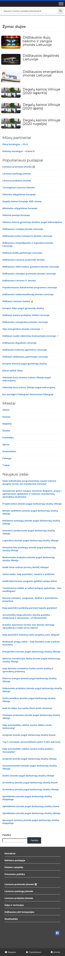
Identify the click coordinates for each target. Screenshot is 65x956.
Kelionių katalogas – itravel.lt (18, 151)
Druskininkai (9, 451)
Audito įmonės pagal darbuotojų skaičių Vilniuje (28, 775)
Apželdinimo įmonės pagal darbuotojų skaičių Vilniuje (31, 813)
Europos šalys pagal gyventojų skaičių (23, 308)
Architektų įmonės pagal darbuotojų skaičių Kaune (30, 782)
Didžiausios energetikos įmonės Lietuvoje (43, 73)
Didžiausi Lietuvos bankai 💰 (17, 301)
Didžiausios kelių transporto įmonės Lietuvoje (27, 236)
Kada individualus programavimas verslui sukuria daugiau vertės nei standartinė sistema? (29, 482)
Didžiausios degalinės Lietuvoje (41, 57)
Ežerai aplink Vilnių (12, 370)
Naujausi (11, 952)
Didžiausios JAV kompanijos (19, 912)
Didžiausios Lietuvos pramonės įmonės (23, 259)
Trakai (6, 465)
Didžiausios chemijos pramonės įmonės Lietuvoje (29, 273)
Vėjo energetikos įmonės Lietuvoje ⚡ (22, 329)
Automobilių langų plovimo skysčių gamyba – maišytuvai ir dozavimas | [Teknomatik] (27, 616)
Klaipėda (7, 423)
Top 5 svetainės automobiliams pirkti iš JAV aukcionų (31, 741)
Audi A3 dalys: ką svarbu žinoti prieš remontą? (27, 708)
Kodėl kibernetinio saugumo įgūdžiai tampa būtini (29, 581)
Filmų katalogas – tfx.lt (15, 144)
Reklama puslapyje (15, 860)
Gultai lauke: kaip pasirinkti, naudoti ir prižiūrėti (28, 574)
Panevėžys (8, 437)
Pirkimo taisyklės (14, 867)
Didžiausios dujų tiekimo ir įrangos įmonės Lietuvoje (37, 41)
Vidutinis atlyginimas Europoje (19, 194)
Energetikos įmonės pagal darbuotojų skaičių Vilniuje (31, 651)
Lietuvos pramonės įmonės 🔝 (18, 166)
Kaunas (6, 416)
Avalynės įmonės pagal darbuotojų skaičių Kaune (29, 735)
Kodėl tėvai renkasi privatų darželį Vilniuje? (25, 567)
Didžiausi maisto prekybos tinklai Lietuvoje (25, 315)
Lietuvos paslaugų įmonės (16, 173)
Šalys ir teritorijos (14, 905)
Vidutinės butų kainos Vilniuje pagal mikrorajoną (28, 387)
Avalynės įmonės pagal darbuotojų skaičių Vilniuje (29, 758)
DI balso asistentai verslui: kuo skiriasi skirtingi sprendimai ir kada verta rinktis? (28, 626)
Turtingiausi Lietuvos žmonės (18, 187)
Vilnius (6, 409)
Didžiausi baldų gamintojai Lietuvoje (22, 252)
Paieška (6, 834)
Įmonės (56, 952)
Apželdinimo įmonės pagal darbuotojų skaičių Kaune (30, 806)
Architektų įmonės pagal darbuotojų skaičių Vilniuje (30, 789)
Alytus (5, 444)
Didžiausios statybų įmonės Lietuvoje (22, 229)
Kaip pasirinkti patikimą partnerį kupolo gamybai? (29, 607)
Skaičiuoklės (11, 918)
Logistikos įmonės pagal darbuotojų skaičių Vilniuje (30, 540)
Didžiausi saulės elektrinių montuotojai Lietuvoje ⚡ (30, 335)
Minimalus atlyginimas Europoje (19, 208)
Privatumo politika (15, 874)
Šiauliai (6, 430)
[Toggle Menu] (61, 3)
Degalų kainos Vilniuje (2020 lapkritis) (41, 91)
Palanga (6, 458)
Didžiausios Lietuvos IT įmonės (19, 280)
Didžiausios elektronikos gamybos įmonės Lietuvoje (30, 266)
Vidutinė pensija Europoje (16, 215)
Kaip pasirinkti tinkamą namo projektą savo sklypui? (31, 634)
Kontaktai (10, 853)
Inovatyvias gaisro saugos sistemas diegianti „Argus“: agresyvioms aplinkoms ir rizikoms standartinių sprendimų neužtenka (32, 493)
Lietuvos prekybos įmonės (16, 180)
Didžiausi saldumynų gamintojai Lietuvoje (25, 356)
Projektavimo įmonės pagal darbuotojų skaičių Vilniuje (32, 503)
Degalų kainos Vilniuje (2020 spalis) (41, 106)
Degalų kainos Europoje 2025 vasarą (21, 201)
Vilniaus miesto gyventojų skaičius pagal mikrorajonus (32, 222)
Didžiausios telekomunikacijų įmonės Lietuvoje (28, 294)
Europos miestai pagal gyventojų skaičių (24, 363)
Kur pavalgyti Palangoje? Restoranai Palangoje (28, 394)
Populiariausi (34, 952)
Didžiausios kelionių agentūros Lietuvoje (24, 349)
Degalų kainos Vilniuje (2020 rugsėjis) (41, 122)
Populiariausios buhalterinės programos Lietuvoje (29, 287)
